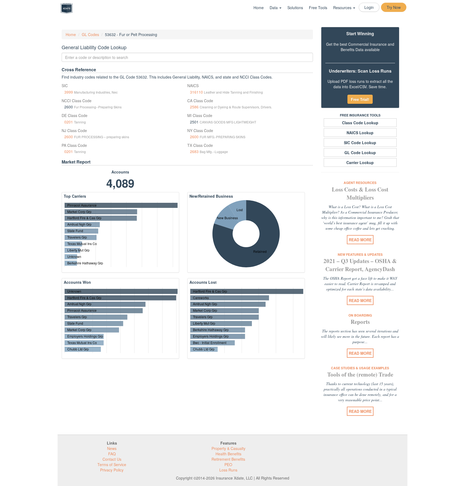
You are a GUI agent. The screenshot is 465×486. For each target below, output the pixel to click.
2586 (194, 106)
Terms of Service (111, 464)
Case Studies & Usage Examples (360, 368)
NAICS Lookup (360, 132)
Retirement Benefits (228, 459)
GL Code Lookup (360, 152)
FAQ (112, 453)
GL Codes (90, 34)
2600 (68, 136)
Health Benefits (228, 453)
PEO (228, 464)
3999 (68, 92)
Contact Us (112, 459)
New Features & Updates (360, 254)
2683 (194, 151)
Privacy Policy (112, 470)
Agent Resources (360, 182)
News (112, 448)
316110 (196, 92)
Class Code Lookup (360, 122)
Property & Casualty (228, 448)
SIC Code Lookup (360, 142)
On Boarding (360, 315)
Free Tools (318, 7)
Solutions (295, 7)
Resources (343, 7)
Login (369, 7)
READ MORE (360, 239)
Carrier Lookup (360, 162)
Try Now (394, 7)
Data (274, 7)
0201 (68, 122)
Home (258, 7)
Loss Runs (228, 470)
